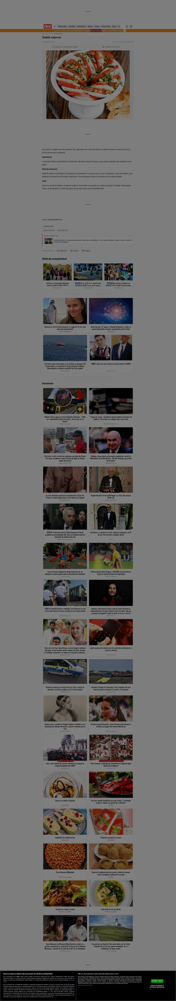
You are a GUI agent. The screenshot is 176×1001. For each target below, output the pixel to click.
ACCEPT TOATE (157, 981)
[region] (88, 986)
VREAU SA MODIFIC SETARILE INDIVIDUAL (157, 986)
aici (49, 991)
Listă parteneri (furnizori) (85, 985)
